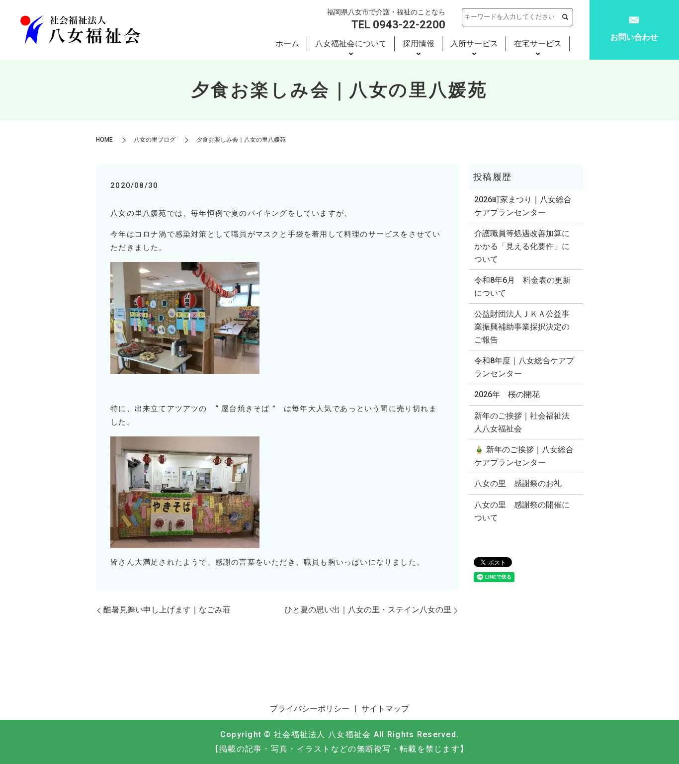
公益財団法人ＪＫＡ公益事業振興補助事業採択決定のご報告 (522, 326)
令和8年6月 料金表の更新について (522, 286)
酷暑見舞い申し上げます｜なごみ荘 (167, 609)
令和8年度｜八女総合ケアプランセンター (524, 367)
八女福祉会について (351, 43)
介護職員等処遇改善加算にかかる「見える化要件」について (522, 246)
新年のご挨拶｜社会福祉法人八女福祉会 (522, 422)
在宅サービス (538, 43)
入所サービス (474, 43)
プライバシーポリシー (309, 708)
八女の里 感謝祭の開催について (522, 511)
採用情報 (418, 43)
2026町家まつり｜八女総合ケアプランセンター (523, 206)
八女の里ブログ (154, 139)
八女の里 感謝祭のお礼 (518, 483)
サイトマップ (385, 708)
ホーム (287, 43)
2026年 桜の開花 (507, 394)
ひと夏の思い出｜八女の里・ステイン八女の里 (367, 609)
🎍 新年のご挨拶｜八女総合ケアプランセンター (524, 456)
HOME (104, 139)
